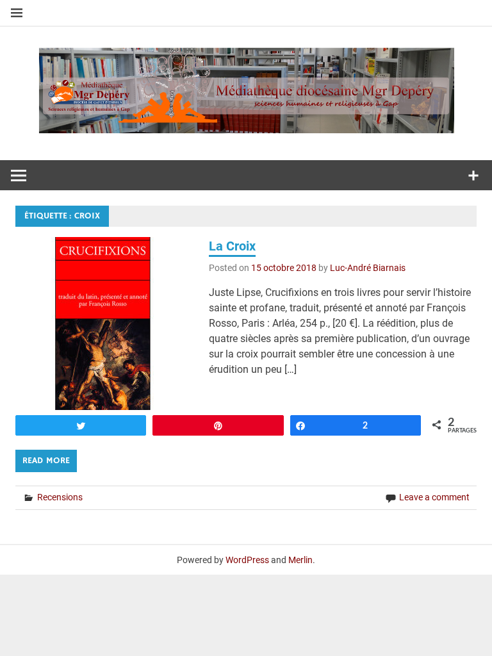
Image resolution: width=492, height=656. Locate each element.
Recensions (60, 497)
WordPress (247, 560)
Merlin (300, 560)
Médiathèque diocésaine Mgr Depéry (246, 86)
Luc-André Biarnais (368, 268)
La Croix (232, 246)
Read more (46, 460)
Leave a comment (434, 497)
